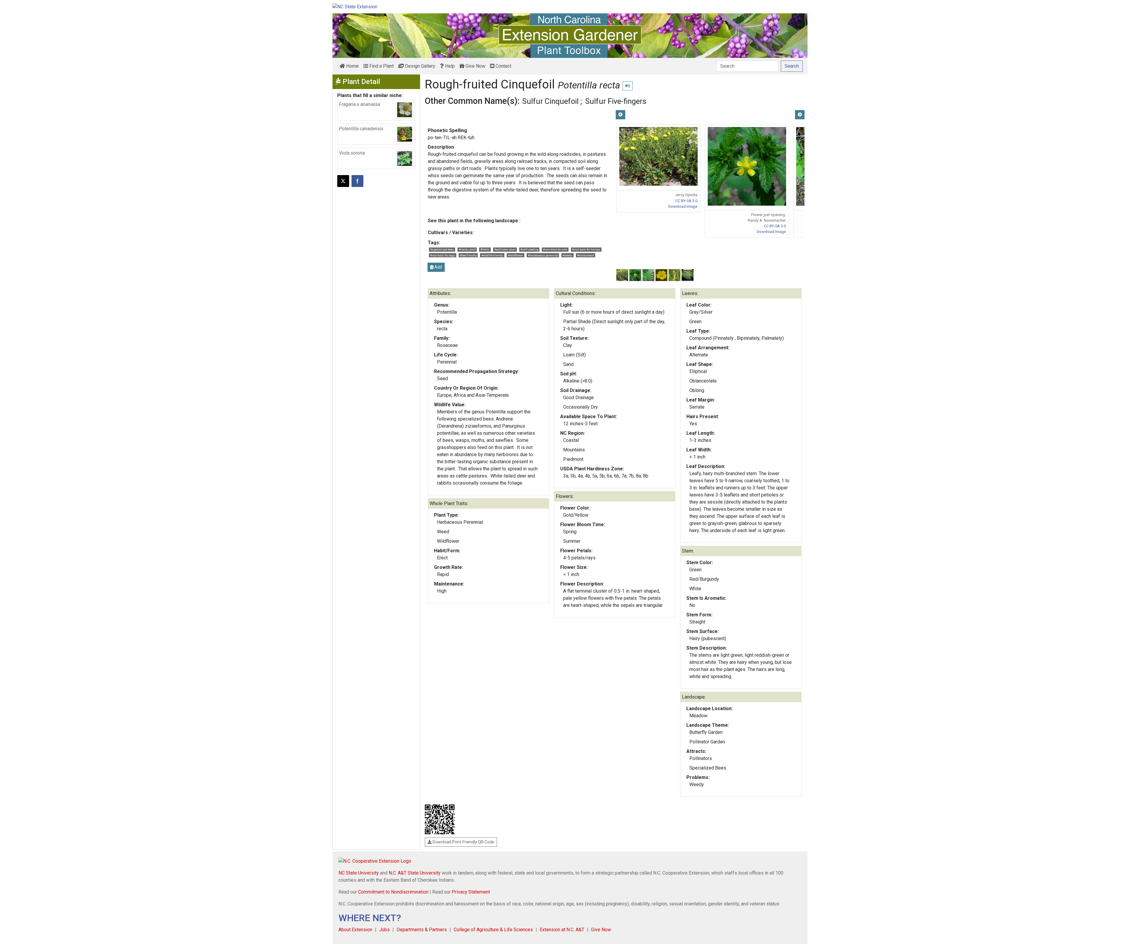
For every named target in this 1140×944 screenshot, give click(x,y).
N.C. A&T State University (415, 873)
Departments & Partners (422, 929)
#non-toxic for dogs (442, 255)
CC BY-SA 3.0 (686, 201)
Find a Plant (381, 66)
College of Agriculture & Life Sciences (493, 929)
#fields (485, 249)
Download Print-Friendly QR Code (463, 842)
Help (449, 66)
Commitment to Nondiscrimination (393, 892)
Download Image (682, 206)
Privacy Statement (471, 892)
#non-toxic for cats (555, 249)
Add (437, 267)
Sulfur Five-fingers (615, 101)
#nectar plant (467, 249)
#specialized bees (442, 249)
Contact (502, 66)
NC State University (358, 873)
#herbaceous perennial (543, 255)
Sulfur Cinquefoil (550, 101)
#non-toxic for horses (586, 249)
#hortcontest (585, 255)
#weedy (567, 255)
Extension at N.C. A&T (562, 929)
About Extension (355, 929)
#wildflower (515, 255)
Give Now (474, 66)
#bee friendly (468, 255)
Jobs (384, 929)
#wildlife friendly (492, 255)
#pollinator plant (505, 249)
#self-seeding (529, 249)
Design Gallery (419, 66)
